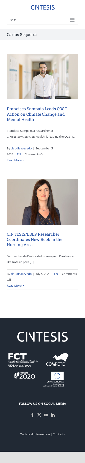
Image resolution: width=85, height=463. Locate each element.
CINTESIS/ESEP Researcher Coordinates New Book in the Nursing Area (34, 239)
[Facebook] (32, 415)
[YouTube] (46, 415)
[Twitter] (39, 415)
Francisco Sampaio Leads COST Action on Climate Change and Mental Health (37, 114)
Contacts (59, 434)
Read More (14, 160)
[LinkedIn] (53, 415)
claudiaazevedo (21, 148)
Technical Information (35, 434)
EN (19, 154)
